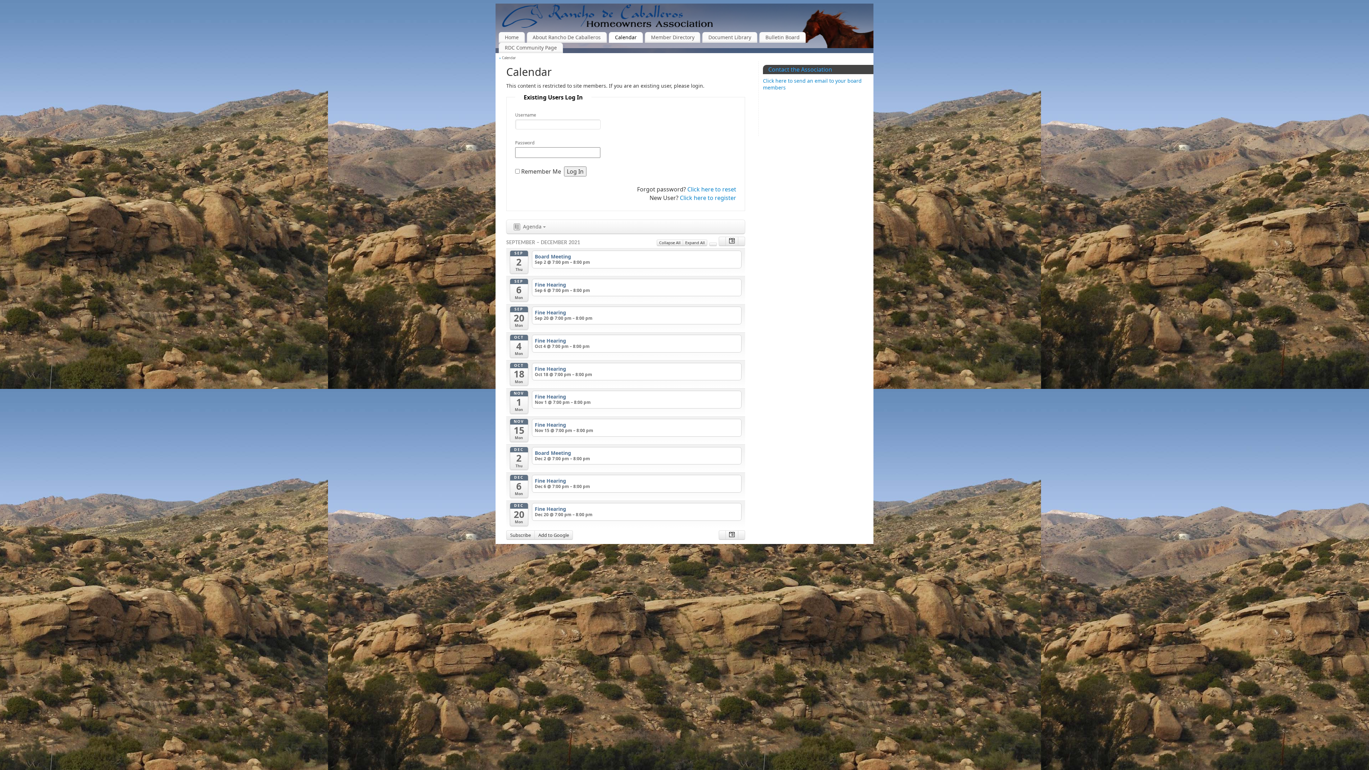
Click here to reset (711, 189)
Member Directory (672, 37)
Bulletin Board (782, 37)
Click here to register (708, 198)
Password (524, 143)
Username (525, 115)
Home (512, 37)
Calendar (626, 37)
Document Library (729, 37)
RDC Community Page (531, 47)
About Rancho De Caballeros (567, 37)
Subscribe (520, 535)
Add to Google (553, 535)
